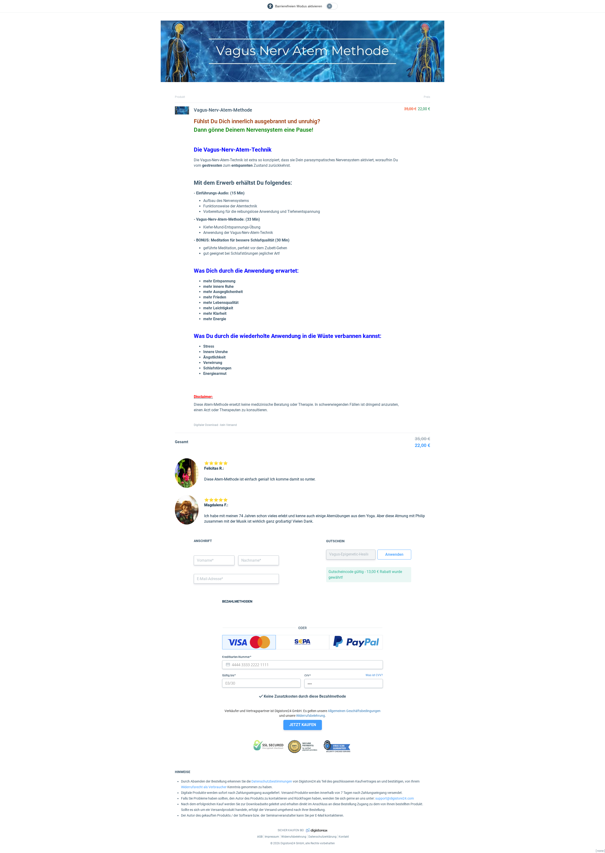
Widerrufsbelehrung (310, 715)
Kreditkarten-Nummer (236, 657)
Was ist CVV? (374, 675)
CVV (307, 675)
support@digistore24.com (394, 798)
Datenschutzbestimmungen (271, 781)
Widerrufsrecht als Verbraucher (204, 787)
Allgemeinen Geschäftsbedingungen (354, 711)
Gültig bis (228, 675)
